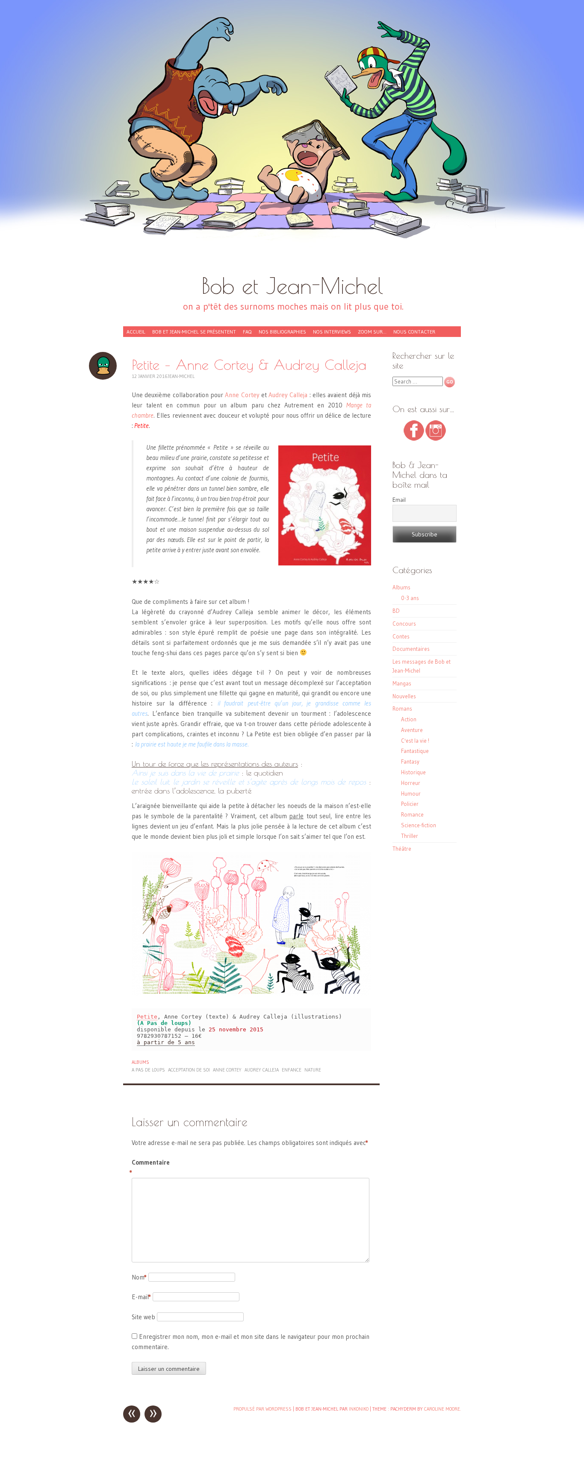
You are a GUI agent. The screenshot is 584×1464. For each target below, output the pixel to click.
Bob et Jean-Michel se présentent (194, 331)
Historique (413, 772)
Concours (404, 623)
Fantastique (415, 750)
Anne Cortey (242, 395)
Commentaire (150, 1167)
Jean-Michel (181, 376)
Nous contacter (414, 331)
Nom (139, 1277)
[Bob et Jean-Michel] (292, 141)
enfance (291, 1070)
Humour (411, 793)
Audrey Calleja (287, 395)
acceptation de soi (189, 1070)
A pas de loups (148, 1070)
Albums (140, 1062)
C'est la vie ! (415, 740)
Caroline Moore (442, 1409)
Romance (412, 814)
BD (396, 610)
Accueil (136, 331)
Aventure (412, 729)
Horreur (410, 782)
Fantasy (410, 761)
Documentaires (411, 648)
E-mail (141, 1297)
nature (312, 1070)
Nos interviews (332, 331)
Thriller (409, 835)
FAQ (247, 331)
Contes (401, 636)
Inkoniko (359, 1409)
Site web (143, 1317)
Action (408, 719)
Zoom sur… (372, 331)
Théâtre (401, 848)
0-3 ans (410, 597)
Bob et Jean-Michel (292, 285)
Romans (402, 708)
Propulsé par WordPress (262, 1409)
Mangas (401, 683)
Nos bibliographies (282, 331)
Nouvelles (404, 696)
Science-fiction (418, 825)
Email (399, 500)
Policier (410, 803)
